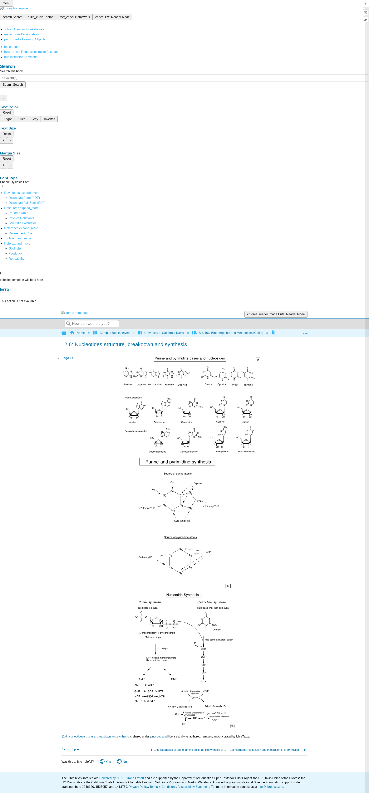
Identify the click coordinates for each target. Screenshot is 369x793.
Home (81, 332)
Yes (108, 761)
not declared (160, 736)
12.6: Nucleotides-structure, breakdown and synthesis (95, 736)
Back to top (69, 749)
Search (68, 324)
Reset (7, 112)
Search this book (11, 71)
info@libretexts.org (270, 786)
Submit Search (13, 84)
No (125, 761)
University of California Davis (164, 332)
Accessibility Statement (193, 786)
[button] (15, 253)
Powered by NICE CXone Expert (122, 778)
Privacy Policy (138, 786)
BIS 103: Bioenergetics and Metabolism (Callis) (231, 332)
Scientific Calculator (22, 223)
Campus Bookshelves (114, 332)
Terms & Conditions (163, 786)
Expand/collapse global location (305, 332)
